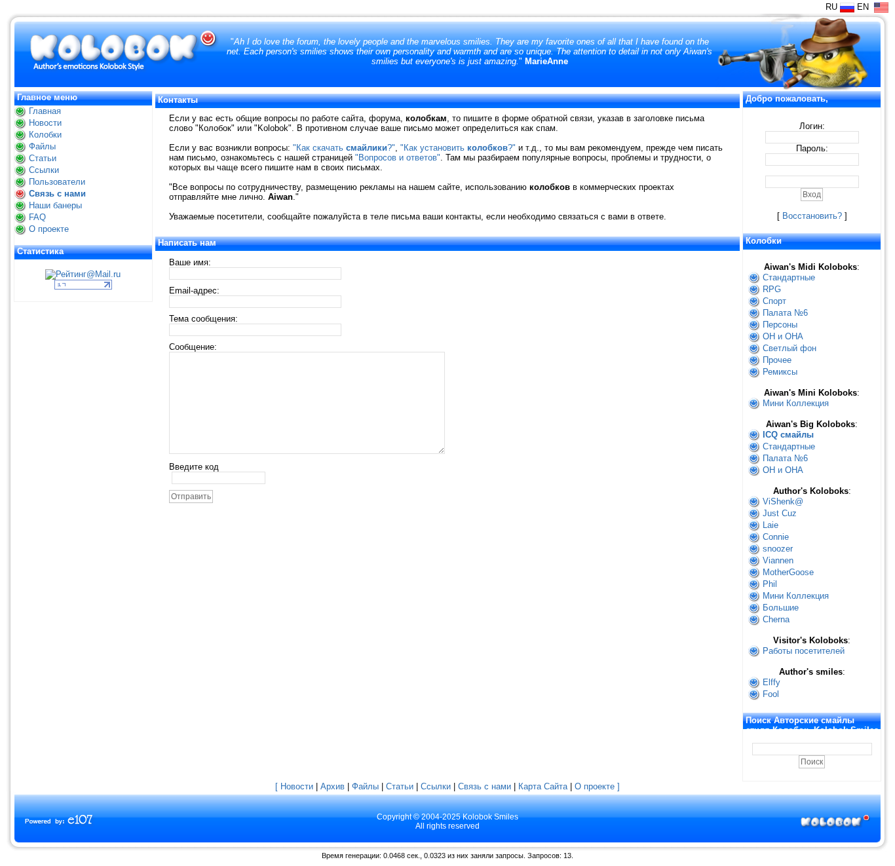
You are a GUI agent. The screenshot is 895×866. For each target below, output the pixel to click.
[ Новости (294, 786)
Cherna (776, 619)
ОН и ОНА (783, 336)
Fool (771, 694)
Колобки (45, 135)
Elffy (771, 682)
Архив (332, 786)
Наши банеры (55, 205)
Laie (770, 525)
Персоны (780, 324)
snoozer (778, 549)
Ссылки (44, 170)
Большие (781, 607)
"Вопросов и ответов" (397, 157)
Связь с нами (57, 193)
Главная (45, 111)
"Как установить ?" (458, 148)
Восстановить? (812, 216)
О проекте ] (597, 786)
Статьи (42, 158)
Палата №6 (785, 313)
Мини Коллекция (796, 403)
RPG (772, 289)
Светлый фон (789, 348)
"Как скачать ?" (344, 148)
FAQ (37, 217)
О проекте (49, 229)
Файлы (42, 146)
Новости (45, 123)
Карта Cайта (542, 786)
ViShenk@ (783, 501)
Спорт (774, 301)
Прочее (777, 360)
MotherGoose (788, 572)
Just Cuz (780, 513)
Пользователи (57, 182)
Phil (770, 584)
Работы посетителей (804, 651)
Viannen (778, 560)
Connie (776, 537)
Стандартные (789, 277)
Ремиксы (780, 372)
